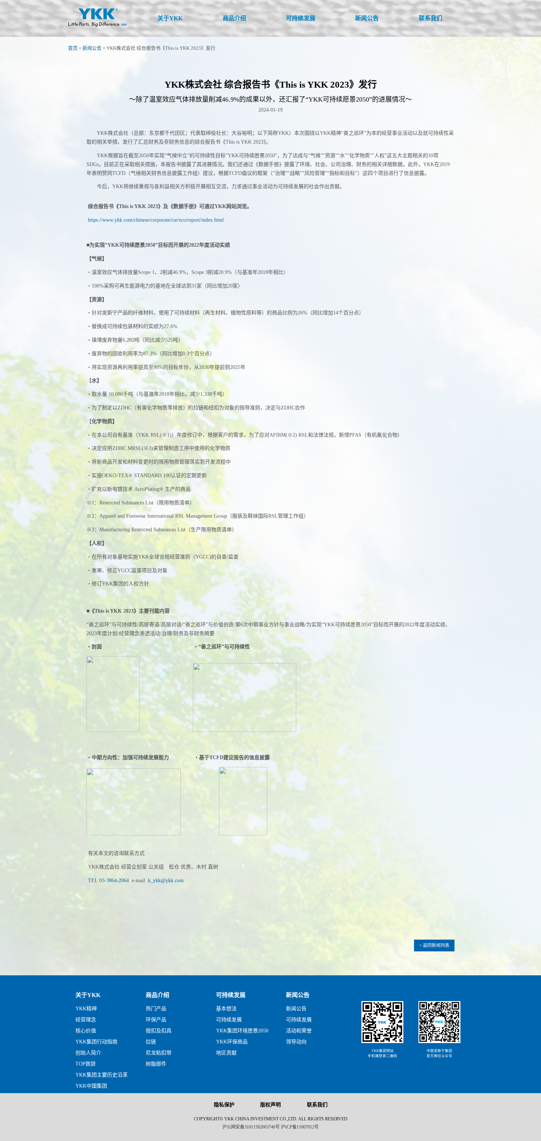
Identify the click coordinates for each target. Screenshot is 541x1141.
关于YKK (87, 995)
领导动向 (296, 1042)
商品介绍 (157, 995)
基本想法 (226, 1008)
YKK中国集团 (91, 1086)
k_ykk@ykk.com (166, 880)
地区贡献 (226, 1053)
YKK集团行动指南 (96, 1042)
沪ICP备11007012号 (300, 1127)
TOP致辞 (85, 1064)
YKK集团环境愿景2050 (242, 1030)
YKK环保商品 (232, 1042)
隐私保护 (224, 1104)
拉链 (151, 1042)
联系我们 (317, 1104)
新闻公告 (92, 48)
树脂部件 (156, 1064)
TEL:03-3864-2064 (108, 880)
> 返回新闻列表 (434, 945)
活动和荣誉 (299, 1030)
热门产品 (156, 1008)
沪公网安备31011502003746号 (251, 1127)
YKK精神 (86, 1008)
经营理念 (85, 1019)
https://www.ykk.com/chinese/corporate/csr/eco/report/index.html (156, 220)
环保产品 (156, 1019)
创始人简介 (88, 1053)
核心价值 (85, 1030)
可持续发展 (230, 995)
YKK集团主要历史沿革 (101, 1075)
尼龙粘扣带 (159, 1053)
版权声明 (270, 1104)
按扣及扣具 (159, 1030)
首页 (73, 48)
